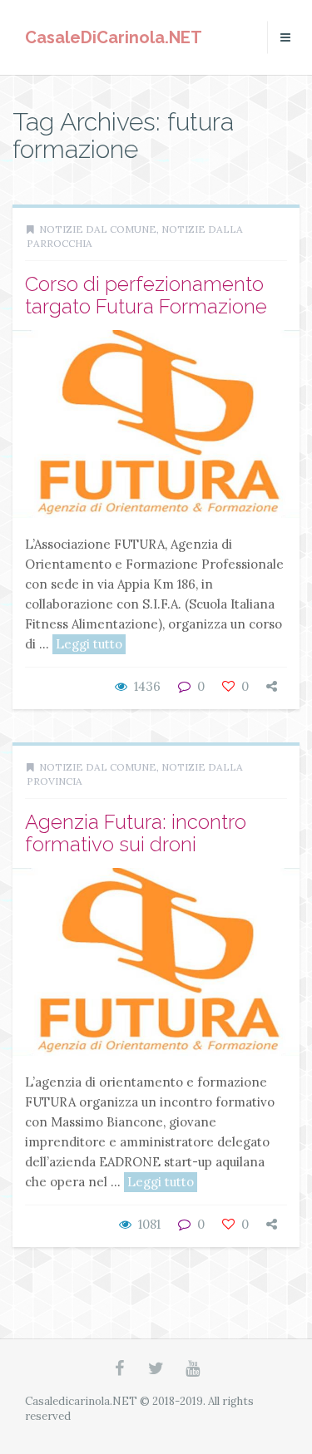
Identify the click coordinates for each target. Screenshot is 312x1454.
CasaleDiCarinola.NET (113, 37)
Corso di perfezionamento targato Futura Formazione (146, 295)
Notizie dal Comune (97, 229)
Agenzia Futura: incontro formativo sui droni (135, 832)
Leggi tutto (89, 644)
